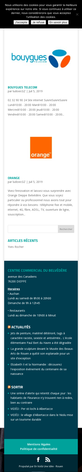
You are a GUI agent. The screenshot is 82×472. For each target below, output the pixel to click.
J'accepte (21, 22)
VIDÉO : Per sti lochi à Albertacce (32, 409)
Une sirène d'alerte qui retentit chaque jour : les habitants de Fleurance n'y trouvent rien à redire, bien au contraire (42, 398)
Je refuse (38, 22)
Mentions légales (38, 444)
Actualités (20, 327)
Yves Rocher (16, 247)
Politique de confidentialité (38, 449)
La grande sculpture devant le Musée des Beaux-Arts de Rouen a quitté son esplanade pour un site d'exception (42, 353)
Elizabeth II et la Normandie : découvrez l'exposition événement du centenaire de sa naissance (38, 369)
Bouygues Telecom (22, 87)
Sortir (17, 387)
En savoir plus (58, 22)
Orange (14, 177)
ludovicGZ (19, 91)
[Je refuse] (77, 14)
